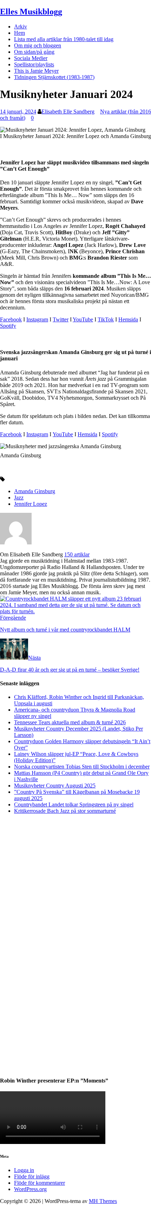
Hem (19, 33)
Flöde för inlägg (32, 1176)
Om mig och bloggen (37, 45)
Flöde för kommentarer (39, 1183)
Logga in (24, 1170)
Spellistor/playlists (34, 64)
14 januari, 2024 (18, 112)
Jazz (19, 498)
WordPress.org (30, 1189)
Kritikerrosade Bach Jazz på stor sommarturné (65, 811)
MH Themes (103, 1201)
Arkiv (20, 27)
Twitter (60, 319)
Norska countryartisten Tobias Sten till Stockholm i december (82, 767)
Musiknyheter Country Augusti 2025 (55, 786)
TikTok (106, 319)
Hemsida (128, 319)
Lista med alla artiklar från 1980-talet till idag (63, 39)
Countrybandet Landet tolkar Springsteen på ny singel (73, 804)
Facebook (11, 319)
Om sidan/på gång (34, 52)
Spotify (8, 326)
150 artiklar (77, 554)
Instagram (37, 319)
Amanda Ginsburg (34, 491)
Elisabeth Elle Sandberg (67, 112)
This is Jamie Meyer (36, 71)
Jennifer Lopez (30, 504)
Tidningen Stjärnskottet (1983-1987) (54, 77)
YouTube (83, 319)
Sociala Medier (30, 58)
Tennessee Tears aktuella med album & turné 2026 (70, 722)
